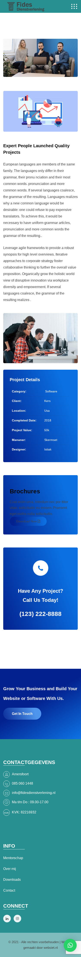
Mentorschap (13, 858)
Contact (9, 890)
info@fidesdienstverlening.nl (34, 793)
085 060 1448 (22, 783)
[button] (70, 945)
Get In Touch (22, 714)
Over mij (9, 869)
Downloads (12, 879)
